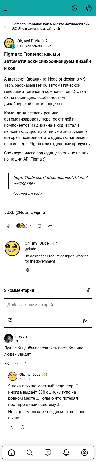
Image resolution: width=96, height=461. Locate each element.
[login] (89, 8)
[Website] (28, 270)
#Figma (38, 212)
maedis (21, 336)
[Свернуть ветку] (7, 363)
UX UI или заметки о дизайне (31, 46)
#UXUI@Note (16, 212)
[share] (50, 225)
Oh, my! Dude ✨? (32, 41)
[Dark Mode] (74, 8)
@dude (30, 249)
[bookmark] (38, 225)
